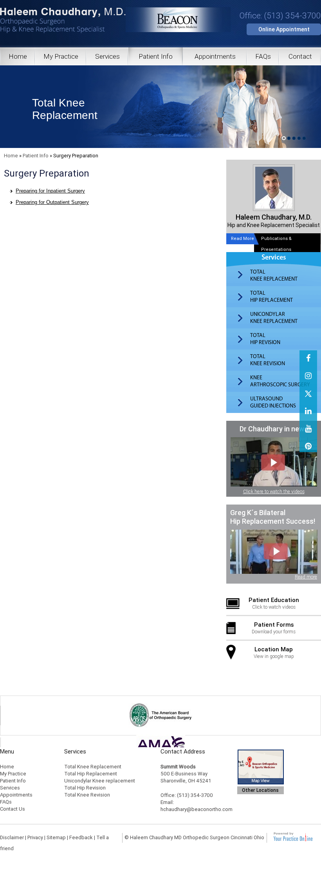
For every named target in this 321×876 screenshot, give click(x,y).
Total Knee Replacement (92, 767)
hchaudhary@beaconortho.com (196, 809)
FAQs (263, 56)
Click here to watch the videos (274, 491)
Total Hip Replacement (90, 774)
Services (107, 56)
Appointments (215, 56)
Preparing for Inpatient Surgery (50, 191)
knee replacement (274, 317)
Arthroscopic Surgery (280, 381)
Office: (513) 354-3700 (280, 15)
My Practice (60, 56)
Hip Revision (265, 339)
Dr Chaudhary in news (274, 429)
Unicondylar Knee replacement (99, 781)
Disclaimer (12, 837)
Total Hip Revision (85, 788)
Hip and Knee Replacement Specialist (273, 220)
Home (18, 56)
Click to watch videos (274, 603)
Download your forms (274, 627)
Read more (306, 577)
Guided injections (273, 402)
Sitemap (56, 837)
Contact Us (12, 809)
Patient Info (156, 56)
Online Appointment (284, 29)
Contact (300, 56)
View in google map (274, 652)
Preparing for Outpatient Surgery (52, 202)
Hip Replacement (271, 296)
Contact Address (182, 751)
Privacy (35, 837)
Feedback (81, 837)
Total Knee (64, 109)
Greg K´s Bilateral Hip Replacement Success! (272, 516)
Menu (7, 751)
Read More (242, 238)
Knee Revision (267, 360)
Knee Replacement (274, 275)
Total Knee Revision (87, 795)
